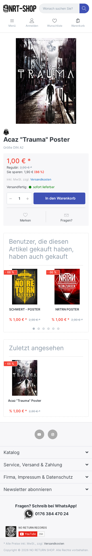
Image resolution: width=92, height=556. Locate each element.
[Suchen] (84, 8)
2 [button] (39, 329)
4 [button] (48, 329)
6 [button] (58, 329)
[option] (46, 81)
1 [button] (34, 329)
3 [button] (43, 329)
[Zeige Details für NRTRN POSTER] (67, 286)
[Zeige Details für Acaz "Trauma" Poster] (24, 378)
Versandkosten (40, 179)
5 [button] (53, 329)
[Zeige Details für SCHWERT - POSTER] (24, 286)
